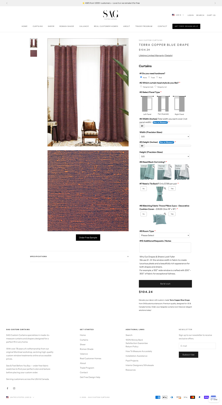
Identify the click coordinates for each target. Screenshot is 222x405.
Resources (131, 370)
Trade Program (144, 26)
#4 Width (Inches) (163, 120)
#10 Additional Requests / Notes (155, 241)
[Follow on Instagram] (14, 388)
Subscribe (189, 354)
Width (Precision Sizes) (151, 132)
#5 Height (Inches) (149, 142)
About (126, 26)
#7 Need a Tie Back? (158, 183)
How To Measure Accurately (139, 351)
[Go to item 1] (33, 43)
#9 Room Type (147, 231)
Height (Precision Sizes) (151, 152)
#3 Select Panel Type (150, 92)
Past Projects (132, 360)
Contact (162, 26)
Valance (84, 26)
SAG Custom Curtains (150, 40)
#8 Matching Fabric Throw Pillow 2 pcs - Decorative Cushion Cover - (164, 207)
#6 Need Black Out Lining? (152, 162)
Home (25, 26)
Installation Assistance (136, 356)
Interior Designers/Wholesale (140, 365)
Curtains (38, 26)
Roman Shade (67, 26)
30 (142, 146)
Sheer (51, 26)
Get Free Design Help (186, 26)
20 (142, 126)
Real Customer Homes (106, 26)
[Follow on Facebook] (7, 388)
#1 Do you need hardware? (152, 73)
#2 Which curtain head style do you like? (159, 82)
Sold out (165, 283)
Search (129, 335)
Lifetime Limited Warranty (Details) (156, 55)
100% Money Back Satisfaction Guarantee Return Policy (137, 343)
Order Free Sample (88, 237)
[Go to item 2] (33, 53)
